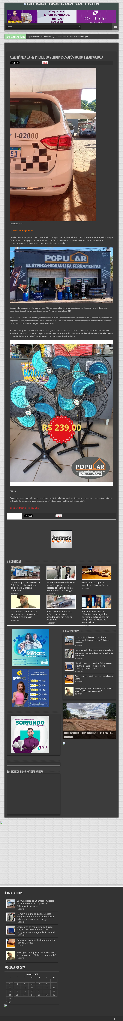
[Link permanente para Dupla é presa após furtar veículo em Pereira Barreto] (96, 572)
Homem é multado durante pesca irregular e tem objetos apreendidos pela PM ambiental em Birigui (71, 36)
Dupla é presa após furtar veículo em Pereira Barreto (96, 584)
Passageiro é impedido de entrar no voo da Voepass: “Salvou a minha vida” (24, 614)
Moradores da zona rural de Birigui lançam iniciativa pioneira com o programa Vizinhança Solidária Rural (93, 666)
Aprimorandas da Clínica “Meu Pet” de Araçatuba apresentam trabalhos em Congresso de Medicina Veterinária (95, 617)
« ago (8, 1001)
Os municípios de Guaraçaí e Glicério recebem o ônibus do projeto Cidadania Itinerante (25, 586)
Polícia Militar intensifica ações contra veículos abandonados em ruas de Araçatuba (59, 615)
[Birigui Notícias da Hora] (61, 4)
